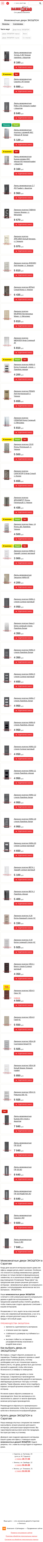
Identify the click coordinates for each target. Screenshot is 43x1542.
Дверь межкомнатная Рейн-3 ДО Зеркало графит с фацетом (25, 105)
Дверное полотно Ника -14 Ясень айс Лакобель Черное (25, 526)
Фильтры (5, 24)
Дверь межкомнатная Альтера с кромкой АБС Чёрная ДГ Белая (23, 132)
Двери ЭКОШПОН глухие (10, 38)
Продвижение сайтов (34, 1528)
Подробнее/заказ (25, 67)
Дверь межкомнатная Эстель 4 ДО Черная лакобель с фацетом (23, 55)
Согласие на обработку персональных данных (21, 1539)
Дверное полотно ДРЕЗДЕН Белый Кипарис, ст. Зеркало (25, 239)
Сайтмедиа (20, 1528)
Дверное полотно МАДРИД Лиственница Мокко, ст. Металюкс (23, 313)
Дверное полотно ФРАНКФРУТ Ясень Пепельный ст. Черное (23, 500)
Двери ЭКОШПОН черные (11, 34)
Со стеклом (26, 38)
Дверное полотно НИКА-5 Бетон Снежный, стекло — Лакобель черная (25, 367)
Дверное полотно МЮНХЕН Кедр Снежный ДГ (24, 340)
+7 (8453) (22, 1465)
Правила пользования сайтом (21, 1533)
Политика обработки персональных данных (21, 1536)
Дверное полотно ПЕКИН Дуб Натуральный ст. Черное (24, 393)
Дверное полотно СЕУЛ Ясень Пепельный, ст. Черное (23, 447)
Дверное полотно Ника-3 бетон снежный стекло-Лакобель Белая (24, 625)
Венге (25, 34)
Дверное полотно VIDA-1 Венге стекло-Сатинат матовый (24, 966)
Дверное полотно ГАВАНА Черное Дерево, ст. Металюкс (25, 212)
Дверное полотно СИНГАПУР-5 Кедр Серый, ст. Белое (25, 473)
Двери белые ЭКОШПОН (21, 29)
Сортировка (18, 24)
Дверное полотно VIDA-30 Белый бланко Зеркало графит (24, 1068)
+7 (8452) (22, 1459)
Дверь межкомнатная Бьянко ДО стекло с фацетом (23, 1118)
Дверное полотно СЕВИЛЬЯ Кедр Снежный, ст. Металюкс (25, 420)
